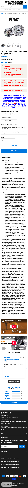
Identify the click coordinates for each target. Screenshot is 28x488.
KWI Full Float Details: (6, 157)
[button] (3, 45)
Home (2, 13)
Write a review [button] (14, 402)
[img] (7, 357)
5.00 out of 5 (17, 387)
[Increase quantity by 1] (13, 140)
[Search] (25, 7)
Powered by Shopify (14, 485)
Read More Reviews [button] (14, 381)
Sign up (22, 446)
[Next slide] (27, 369)
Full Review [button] (6, 376)
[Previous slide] (1, 369)
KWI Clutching (5, 56)
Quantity (2, 137)
